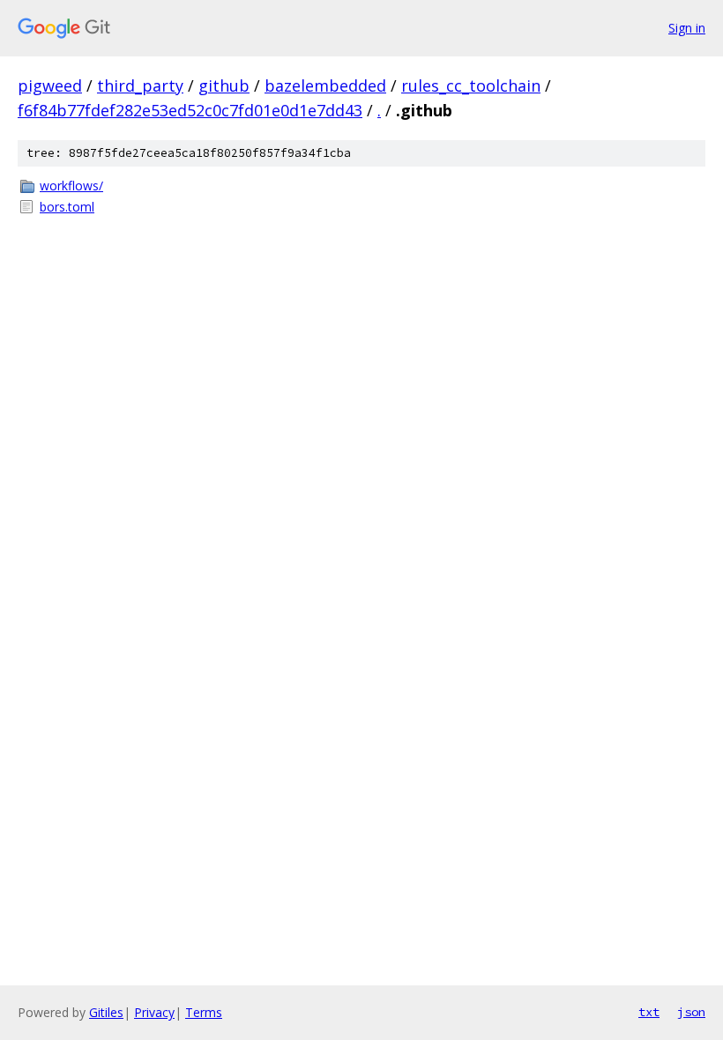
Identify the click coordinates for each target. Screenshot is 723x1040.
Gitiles (106, 1012)
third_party (140, 85)
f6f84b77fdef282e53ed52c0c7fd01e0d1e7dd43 (190, 110)
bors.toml (67, 206)
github (224, 85)
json (691, 1012)
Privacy (154, 1012)
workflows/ (71, 185)
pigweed (50, 85)
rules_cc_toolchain (470, 85)
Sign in (686, 27)
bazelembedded (325, 85)
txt (649, 1012)
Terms (203, 1012)
